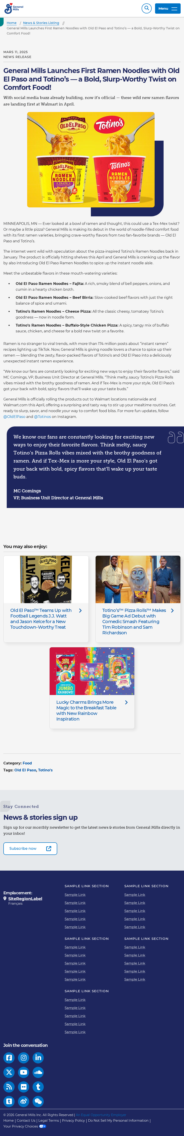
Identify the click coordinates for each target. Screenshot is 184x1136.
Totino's (45, 770)
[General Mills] (14, 8)
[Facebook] (9, 1057)
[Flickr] (23, 1087)
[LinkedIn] (38, 1057)
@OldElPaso (14, 417)
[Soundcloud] (38, 1072)
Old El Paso (25, 770)
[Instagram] (23, 1057)
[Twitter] (9, 1072)
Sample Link (75, 895)
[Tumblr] (38, 1087)
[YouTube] (24, 1072)
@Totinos (42, 417)
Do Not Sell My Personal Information (118, 1120)
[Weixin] (38, 1101)
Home (8, 1120)
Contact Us (26, 1120)
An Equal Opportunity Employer (101, 1115)
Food (27, 763)
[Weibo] (23, 1101)
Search (147, 8)
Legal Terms (48, 1120)
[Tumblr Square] (9, 1101)
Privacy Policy (73, 1120)
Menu (163, 8)
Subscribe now (22, 848)
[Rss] (9, 1087)
